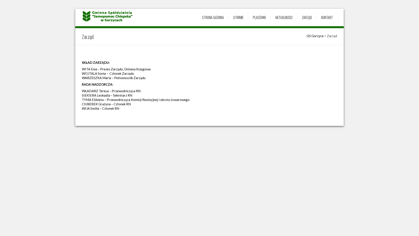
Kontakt (327, 17)
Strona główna (213, 17)
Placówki (259, 17)
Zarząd (307, 17)
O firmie (238, 17)
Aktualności (283, 17)
